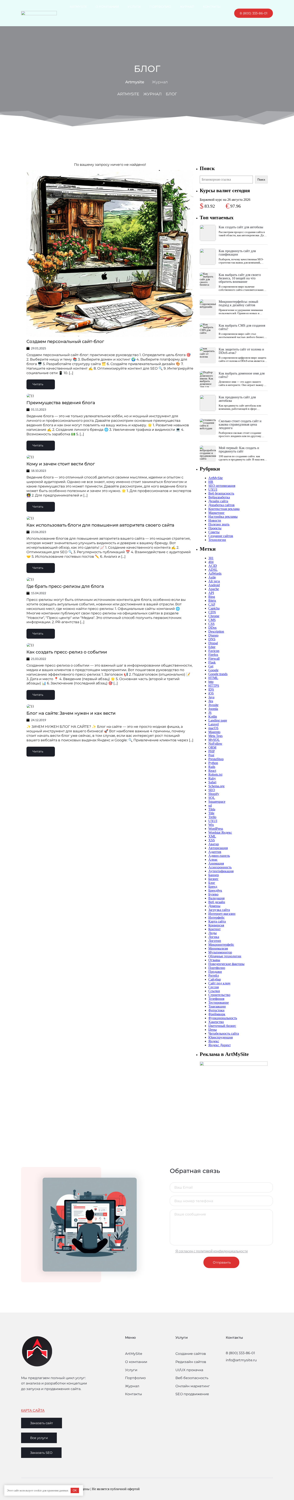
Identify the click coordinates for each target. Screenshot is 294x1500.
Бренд (212, 886)
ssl (210, 805)
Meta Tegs (215, 736)
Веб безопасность (221, 493)
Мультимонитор (220, 952)
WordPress (215, 828)
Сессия (213, 987)
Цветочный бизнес (222, 1026)
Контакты (133, 1394)
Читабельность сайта (223, 1033)
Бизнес (213, 879)
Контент (214, 929)
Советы (214, 532)
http (211, 682)
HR (210, 482)
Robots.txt (215, 774)
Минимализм (218, 948)
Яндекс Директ (219, 1045)
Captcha (214, 608)
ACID (212, 566)
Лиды (212, 933)
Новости (214, 520)
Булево (213, 894)
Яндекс (213, 1041)
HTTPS (213, 685)
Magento (214, 732)
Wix (211, 825)
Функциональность (222, 1018)
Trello (212, 817)
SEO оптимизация (221, 485)
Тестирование (218, 1002)
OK (75, 1490)
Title (211, 813)
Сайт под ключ (219, 983)
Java (211, 697)
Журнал (132, 1386)
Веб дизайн (216, 902)
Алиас (213, 859)
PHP (211, 751)
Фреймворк (216, 1014)
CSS (211, 624)
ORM (212, 747)
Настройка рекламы (223, 516)
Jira (210, 701)
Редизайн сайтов (190, 1362)
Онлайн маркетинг (192, 1386)
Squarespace (216, 801)
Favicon (213, 651)
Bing (211, 596)
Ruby (212, 778)
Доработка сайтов (221, 505)
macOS (213, 728)
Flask (212, 662)
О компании (136, 1362)
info (229, 1360)
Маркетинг (216, 513)
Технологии (217, 540)
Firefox (213, 654)
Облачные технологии (224, 956)
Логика (213, 937)
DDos (212, 627)
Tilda (211, 809)
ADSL (213, 569)
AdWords (214, 573)
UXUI (212, 489)
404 (211, 562)
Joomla (213, 709)
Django (213, 635)
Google (213, 670)
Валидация (216, 898)
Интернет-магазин (221, 913)
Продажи (215, 971)
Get (210, 666)
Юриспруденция (220, 1037)
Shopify (213, 794)
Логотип (214, 941)
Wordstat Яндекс (220, 832)
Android (214, 585)
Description (216, 631)
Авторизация (218, 848)
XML (212, 836)
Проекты (214, 528)
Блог (211, 883)
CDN (212, 612)
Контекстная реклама (224, 509)
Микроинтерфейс (221, 944)
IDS (211, 689)
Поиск (261, 179)
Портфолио (216, 968)
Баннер (213, 875)
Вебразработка (219, 497)
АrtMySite (133, 1354)
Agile (212, 577)
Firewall (214, 658)
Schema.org (216, 786)
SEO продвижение (192, 1394)
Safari (212, 782)
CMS (212, 620)
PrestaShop (216, 759)
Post (211, 755)
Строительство (219, 995)
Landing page (217, 720)
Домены (214, 906)
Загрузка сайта (219, 910)
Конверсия (216, 925)
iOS (211, 693)
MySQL (214, 740)
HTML (213, 678)
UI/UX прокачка (189, 1370)
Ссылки (214, 991)
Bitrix (212, 600)
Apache (213, 589)
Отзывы (214, 960)
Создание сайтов (220, 536)
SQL (211, 797)
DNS (211, 639)
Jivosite (213, 705)
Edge (211, 647)
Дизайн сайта (218, 501)
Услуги (131, 1370)
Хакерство (216, 1022)
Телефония (216, 999)
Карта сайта (217, 921)
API (211, 593)
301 (211, 558)
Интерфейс (216, 917)
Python (213, 763)
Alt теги (214, 581)
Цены (212, 1029)
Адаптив (214, 852)
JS (210, 712)
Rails (211, 767)
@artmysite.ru (244, 1360)
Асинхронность (220, 867)
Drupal (213, 643)
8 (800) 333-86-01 (240, 1353)
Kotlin (212, 716)
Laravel (213, 724)
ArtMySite (215, 478)
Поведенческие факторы (226, 964)
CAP (211, 604)
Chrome (213, 616)
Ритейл (213, 975)
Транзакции (217, 1006)
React (212, 770)
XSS (211, 840)
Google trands (217, 674)
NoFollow (215, 743)
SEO (211, 790)
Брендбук (215, 890)
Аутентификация (221, 871)
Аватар (213, 844)
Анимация (216, 863)
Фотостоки (216, 1010)
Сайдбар (214, 979)
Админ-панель (219, 855)
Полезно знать (218, 524)
